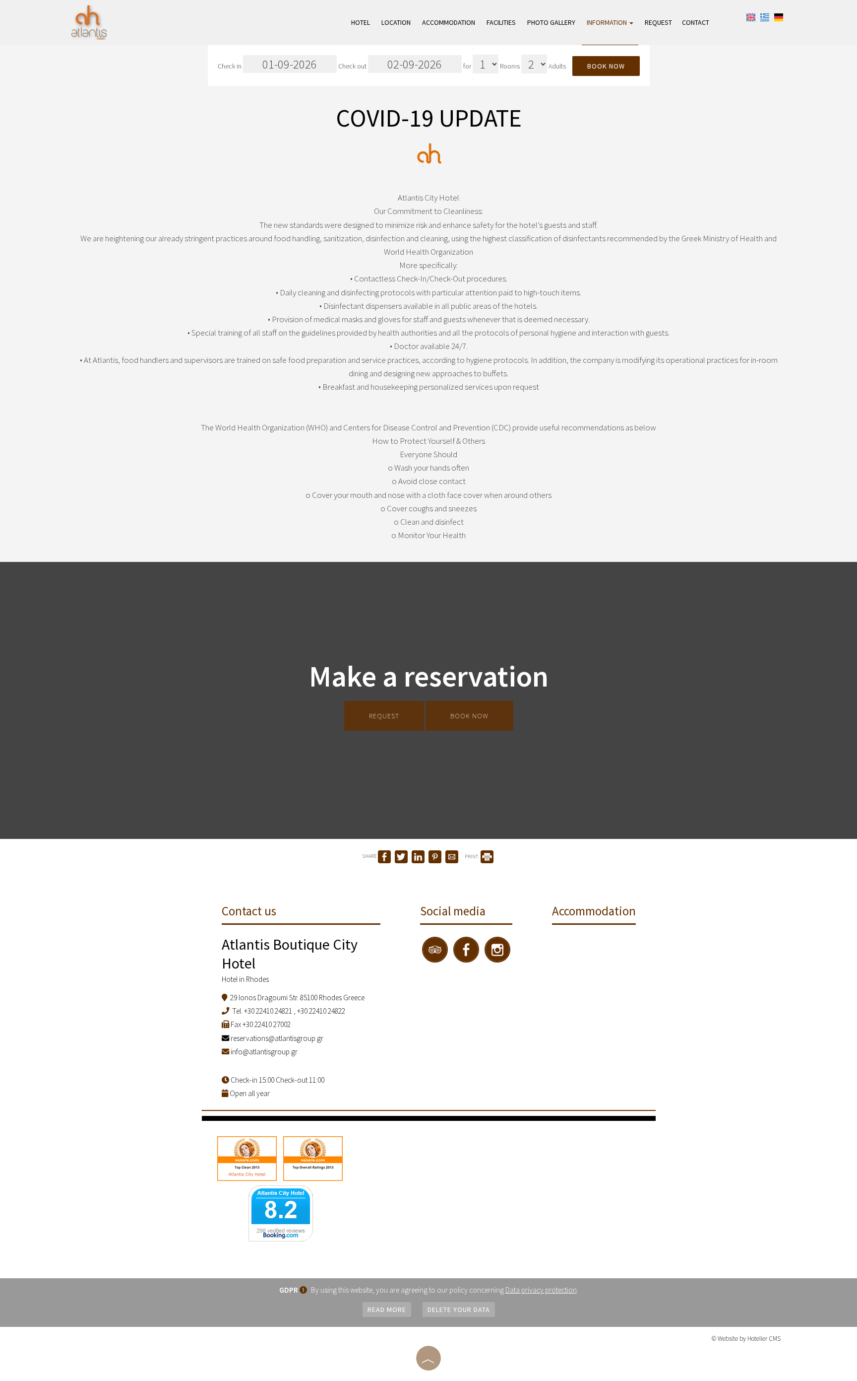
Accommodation (448, 22)
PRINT (472, 856)
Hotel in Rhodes (245, 979)
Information (607, 22)
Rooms (510, 66)
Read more (386, 1309)
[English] (751, 16)
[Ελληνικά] (765, 16)
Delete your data (459, 1309)
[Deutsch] (779, 16)
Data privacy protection (541, 1290)
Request (658, 22)
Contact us (249, 911)
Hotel (360, 22)
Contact (695, 22)
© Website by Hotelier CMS (746, 1338)
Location (396, 22)
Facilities (501, 22)
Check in (230, 66)
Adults (557, 66)
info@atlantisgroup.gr (264, 1051)
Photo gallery (551, 22)
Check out (353, 66)
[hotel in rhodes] (89, 21)
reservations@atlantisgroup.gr (276, 1038)
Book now (606, 66)
